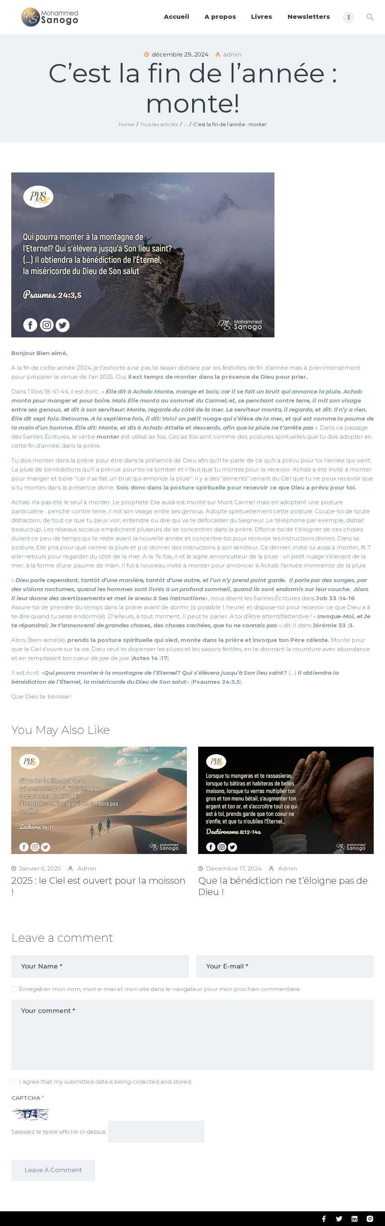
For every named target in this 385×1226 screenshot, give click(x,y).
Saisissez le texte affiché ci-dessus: (58, 1131)
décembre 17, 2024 (234, 868)
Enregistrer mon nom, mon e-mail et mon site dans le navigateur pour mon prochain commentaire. (160, 989)
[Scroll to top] (366, 1207)
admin (86, 868)
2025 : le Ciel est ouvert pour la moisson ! (98, 886)
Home (126, 124)
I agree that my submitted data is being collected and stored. (105, 1081)
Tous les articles (159, 124)
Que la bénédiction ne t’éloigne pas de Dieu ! (283, 886)
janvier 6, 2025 (40, 868)
